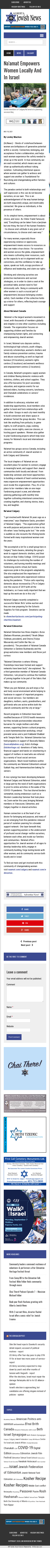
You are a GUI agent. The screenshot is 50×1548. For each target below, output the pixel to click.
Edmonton (16, 1453)
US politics (31, 1501)
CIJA (15, 1448)
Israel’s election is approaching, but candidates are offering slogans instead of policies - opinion (27, 1391)
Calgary (6, 1439)
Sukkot (26, 1497)
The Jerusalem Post (17, 1335)
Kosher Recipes (16, 1485)
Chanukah (9, 1448)
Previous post (30, 941)
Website (10, 1026)
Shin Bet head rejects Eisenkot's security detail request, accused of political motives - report (27, 1348)
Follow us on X (35, 6)
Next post (25, 945)
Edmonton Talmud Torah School (24, 1458)
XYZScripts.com (37, 1547)
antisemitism (19, 1424)
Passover (26, 1491)
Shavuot (21, 1497)
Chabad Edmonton (32, 1443)
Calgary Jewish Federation (18, 1439)
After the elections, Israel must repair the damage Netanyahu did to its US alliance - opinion (27, 1380)
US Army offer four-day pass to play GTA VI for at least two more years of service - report (27, 1359)
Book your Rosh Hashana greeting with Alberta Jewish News (25, 1303)
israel (13, 1466)
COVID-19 (25, 1447)
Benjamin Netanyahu (21, 1430)
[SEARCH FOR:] (25, 41)
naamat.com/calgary (18, 869)
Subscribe (15, 2)
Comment (11, 984)
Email (9, 1016)
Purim (36, 1491)
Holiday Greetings (18, 6)
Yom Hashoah (40, 1501)
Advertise (27, 2)
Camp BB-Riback (34, 1439)
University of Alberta (20, 1501)
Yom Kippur (9, 1505)
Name (9, 1007)
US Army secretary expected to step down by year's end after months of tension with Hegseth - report (25, 1370)
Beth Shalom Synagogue (36, 1435)
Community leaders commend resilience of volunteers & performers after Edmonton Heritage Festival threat (27, 1268)
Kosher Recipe (34, 1478)
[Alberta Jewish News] (25, 18)
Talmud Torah (33, 1497)
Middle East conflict (37, 1485)
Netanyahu (8, 1491)
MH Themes (38, 1541)
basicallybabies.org (13, 744)
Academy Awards (10, 1419)
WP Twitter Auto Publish (15, 1547)
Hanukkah (22, 1461)
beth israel (32, 1430)
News (19, 53)
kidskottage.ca (11, 747)
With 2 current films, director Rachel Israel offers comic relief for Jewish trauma (25, 1315)
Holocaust (32, 1461)
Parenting (16, 1492)
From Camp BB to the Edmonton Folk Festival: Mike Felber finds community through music (25, 1281)
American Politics (26, 1419)
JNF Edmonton (18, 1479)
